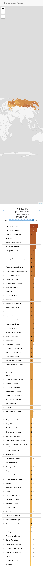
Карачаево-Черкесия (13, 552)
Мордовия (9, 471)
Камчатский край (12, 279)
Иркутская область (12, 255)
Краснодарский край (13, 519)
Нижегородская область (14, 479)
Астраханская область (14, 420)
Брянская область (12, 475)
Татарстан (9, 483)
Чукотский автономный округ (16, 316)
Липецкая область (12, 467)
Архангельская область (14, 267)
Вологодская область (13, 263)
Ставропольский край (14, 487)
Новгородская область (14, 348)
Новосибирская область (14, 364)
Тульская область (12, 503)
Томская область (12, 287)
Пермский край (11, 295)
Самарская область (13, 458)
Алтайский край (11, 328)
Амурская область (12, 246)
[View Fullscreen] (3, 16)
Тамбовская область (13, 428)
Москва (8, 556)
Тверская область (12, 403)
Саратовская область (13, 499)
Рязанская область (13, 536)
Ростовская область (13, 495)
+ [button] (3, 8)
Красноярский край (13, 324)
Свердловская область (14, 332)
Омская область (12, 383)
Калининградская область (15, 440)
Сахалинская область (14, 283)
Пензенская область (13, 515)
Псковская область (13, 387)
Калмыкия (9, 528)
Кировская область (13, 344)
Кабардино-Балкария (14, 532)
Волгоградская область (14, 369)
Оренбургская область (14, 395)
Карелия (9, 291)
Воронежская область (14, 450)
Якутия (8, 312)
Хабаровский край (12, 307)
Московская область (13, 544)
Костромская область (13, 360)
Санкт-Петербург (12, 540)
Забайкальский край (13, 234)
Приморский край (12, 356)
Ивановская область (13, 391)
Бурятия (9, 238)
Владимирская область (14, 379)
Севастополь (10, 507)
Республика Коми (12, 251)
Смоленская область (13, 432)
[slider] (33, 220)
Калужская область (13, 416)
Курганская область (13, 275)
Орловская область (13, 436)
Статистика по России (13, 2)
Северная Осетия (12, 560)
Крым (8, 491)
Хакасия (9, 299)
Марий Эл (9, 424)
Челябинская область (14, 320)
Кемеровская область (14, 303)
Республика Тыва (12, 226)
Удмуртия (9, 340)
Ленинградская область (14, 524)
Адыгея (8, 511)
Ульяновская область (13, 411)
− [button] (3, 11)
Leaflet (40, 203)
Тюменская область (13, 336)
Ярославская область (14, 399)
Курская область (12, 462)
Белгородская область (14, 548)
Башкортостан (11, 454)
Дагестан (9, 564)
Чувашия (9, 407)
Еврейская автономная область (17, 271)
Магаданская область (14, 242)
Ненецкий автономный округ (16, 259)
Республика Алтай (12, 230)
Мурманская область (13, 352)
